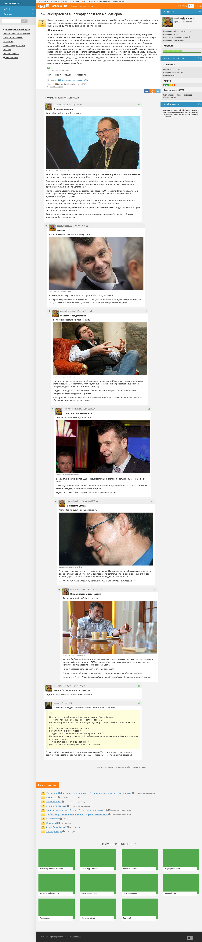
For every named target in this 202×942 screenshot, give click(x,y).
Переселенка (45, 918)
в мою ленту (182, 6)
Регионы (8, 14)
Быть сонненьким (130, 893)
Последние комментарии (173, 40)
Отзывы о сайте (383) (174, 90)
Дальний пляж (170, 893)
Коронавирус (43, 1)
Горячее (82, 6)
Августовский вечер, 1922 (50, 893)
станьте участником (115, 767)
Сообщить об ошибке (13, 37)
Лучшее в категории (120, 844)
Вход (199, 6)
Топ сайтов (8, 41)
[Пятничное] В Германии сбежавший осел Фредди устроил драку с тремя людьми (88, 793)
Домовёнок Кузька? (56, 827)
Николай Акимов (130, 868)
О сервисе (52, 937)
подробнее (167, 116)
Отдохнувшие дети (172, 868)
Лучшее (74, 6)
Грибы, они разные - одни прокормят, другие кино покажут (77, 814)
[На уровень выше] (46, 225)
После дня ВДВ (54, 831)
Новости (55, 1)
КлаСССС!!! (51, 797)
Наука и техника (71, 1)
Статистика (187, 22)
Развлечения (88, 1)
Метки (7, 9)
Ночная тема (11, 57)
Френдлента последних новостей (176, 37)
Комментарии (118, 1)
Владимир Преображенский (51, 868)
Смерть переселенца (90, 893)
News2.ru (43, 937)
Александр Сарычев (89, 868)
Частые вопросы (11, 53)
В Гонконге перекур (56, 805)
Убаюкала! (51, 822)
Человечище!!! (53, 801)
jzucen (56, 703)
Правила (7, 49)
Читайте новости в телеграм (16, 33)
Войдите (98, 767)
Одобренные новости (171, 34)
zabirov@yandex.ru (65, 84)
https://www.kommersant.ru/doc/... (75, 80)
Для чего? (127, 918)
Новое (90, 6)
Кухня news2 (104, 1)
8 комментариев (56, 86)
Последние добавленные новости (177, 31)
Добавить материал (13, 3)
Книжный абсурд (88, 918)
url (84, 104)
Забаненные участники (14, 45)
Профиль (177, 22)
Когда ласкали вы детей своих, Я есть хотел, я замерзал (75, 810)
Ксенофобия (52, 818)
